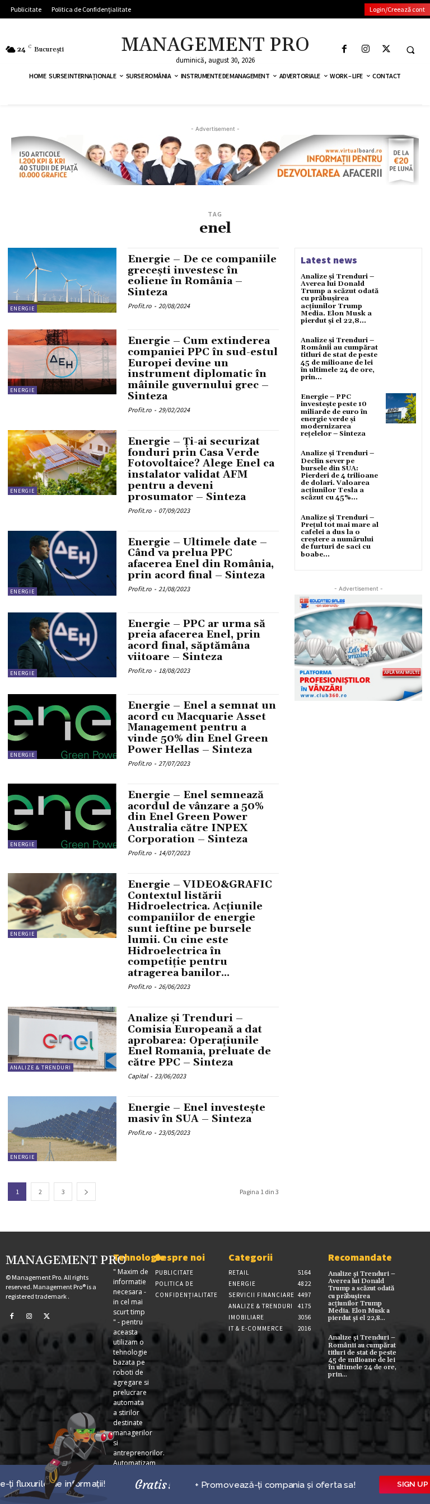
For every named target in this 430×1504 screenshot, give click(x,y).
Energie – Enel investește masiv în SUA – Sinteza (196, 1113)
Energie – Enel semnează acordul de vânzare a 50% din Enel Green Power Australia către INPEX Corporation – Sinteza (196, 817)
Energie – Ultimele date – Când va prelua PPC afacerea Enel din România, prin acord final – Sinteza (201, 559)
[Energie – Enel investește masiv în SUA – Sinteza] (62, 1128)
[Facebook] (344, 49)
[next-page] (86, 1191)
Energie (22, 308)
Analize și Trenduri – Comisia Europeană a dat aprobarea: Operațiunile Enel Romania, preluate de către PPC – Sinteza (199, 1040)
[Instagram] (365, 49)
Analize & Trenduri (40, 1067)
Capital (138, 1076)
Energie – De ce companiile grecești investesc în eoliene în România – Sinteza (202, 276)
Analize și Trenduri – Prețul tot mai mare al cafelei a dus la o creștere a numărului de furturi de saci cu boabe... (339, 536)
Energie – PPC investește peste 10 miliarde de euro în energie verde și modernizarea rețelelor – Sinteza (334, 415)
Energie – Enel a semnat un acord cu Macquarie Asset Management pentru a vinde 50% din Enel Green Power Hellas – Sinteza (202, 727)
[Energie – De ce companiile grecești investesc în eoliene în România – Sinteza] (62, 280)
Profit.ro (140, 305)
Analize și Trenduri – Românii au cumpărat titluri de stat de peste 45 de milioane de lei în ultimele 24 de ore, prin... (339, 358)
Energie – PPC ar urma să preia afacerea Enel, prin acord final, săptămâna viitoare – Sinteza (196, 640)
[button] (410, 50)
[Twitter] (386, 49)
